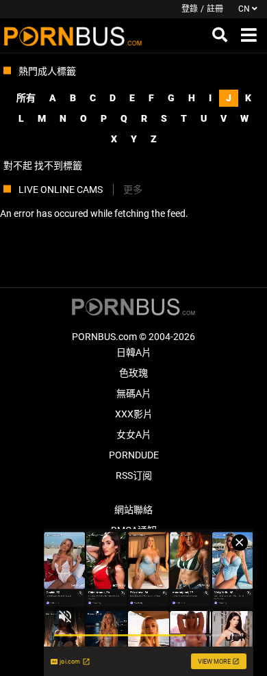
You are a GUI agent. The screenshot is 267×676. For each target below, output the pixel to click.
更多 (132, 189)
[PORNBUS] (72, 35)
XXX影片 (134, 413)
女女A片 (133, 434)
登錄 (189, 9)
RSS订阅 (134, 475)
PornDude (134, 455)
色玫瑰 (133, 372)
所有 (26, 97)
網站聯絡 (133, 509)
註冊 (215, 9)
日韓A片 (133, 352)
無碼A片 (133, 393)
